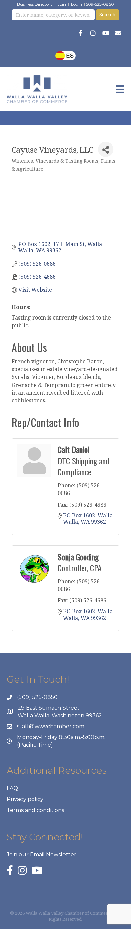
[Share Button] (105, 149)
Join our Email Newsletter (41, 854)
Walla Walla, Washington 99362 (60, 715)
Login (76, 4)
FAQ (12, 788)
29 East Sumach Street (49, 708)
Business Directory (35, 4)
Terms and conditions (35, 810)
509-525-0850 (100, 4)
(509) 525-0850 (37, 697)
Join (62, 4)
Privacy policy (25, 799)
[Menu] (120, 89)
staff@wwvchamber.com (50, 726)
